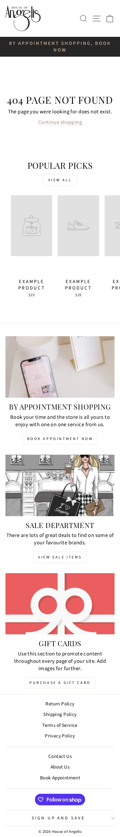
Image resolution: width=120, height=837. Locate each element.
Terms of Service (60, 725)
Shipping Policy (59, 714)
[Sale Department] (60, 485)
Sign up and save (58, 818)
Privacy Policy (60, 735)
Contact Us (60, 756)
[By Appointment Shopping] (60, 367)
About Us (60, 766)
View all (60, 180)
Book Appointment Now (60, 439)
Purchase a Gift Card (60, 683)
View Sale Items (60, 557)
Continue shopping (60, 122)
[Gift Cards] (60, 604)
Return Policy (59, 703)
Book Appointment (60, 777)
